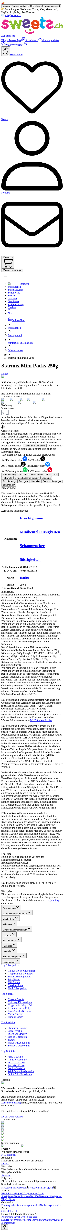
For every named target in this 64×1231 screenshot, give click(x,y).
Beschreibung (9, 908)
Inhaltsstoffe (8, 919)
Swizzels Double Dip (19, 1045)
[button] (5, 276)
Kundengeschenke (29, 1205)
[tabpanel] (32, 497)
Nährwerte (7, 924)
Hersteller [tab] (35, 481)
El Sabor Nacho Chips (19, 1008)
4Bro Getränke (15, 1056)
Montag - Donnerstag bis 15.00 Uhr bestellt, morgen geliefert (31, 6)
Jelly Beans (14, 979)
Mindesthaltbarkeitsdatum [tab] (27, 478)
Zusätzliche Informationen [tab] (30, 474)
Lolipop (10, 1199)
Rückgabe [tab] (23, 481)
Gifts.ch (5, 1211)
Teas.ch (13, 1211)
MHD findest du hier (41, 720)
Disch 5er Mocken (17, 1033)
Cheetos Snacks (16, 999)
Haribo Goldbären (17, 1036)
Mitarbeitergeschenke (50, 1205)
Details (5, 1163)
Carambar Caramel (17, 1028)
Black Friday (8, 1193)
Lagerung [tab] (46, 478)
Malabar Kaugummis (19, 1042)
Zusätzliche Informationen (15, 913)
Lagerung (7, 935)
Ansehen (6, 1175)
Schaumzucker (32, 546)
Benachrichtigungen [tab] (52, 481)
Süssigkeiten (30, 559)
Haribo (5, 373)
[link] (21, 357)
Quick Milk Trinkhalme (20, 1074)
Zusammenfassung (11, 1102)
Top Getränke (8, 1051)
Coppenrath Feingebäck (20, 1005)
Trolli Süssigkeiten (17, 988)
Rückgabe (7, 946)
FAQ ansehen (8, 1154)
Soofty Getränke (16, 1068)
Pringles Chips (15, 1017)
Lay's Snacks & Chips (19, 1011)
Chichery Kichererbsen (20, 1002)
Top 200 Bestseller (39, 1196)
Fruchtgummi (31, 518)
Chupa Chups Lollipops (20, 973)
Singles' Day (21, 1193)
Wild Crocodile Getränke (21, 1071)
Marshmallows (15, 985)
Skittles (11, 1039)
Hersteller (7, 951)
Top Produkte (8, 1022)
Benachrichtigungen (12, 956)
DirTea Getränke (16, 1062)
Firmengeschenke (10, 1205)
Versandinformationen (42, 1219)
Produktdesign (9, 940)
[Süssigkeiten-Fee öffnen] (4, 1227)
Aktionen (33, 1193)
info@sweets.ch (13, 15)
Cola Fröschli (15, 1031)
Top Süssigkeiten (10, 965)
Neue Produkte (22, 1196)
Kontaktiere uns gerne (34, 445)
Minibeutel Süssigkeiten (40, 532)
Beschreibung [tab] (9, 474)
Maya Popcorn (15, 1014)
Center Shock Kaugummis (21, 970)
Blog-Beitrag (52, 900)
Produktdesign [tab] (9, 481)
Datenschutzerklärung (20, 1219)
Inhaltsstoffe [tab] (51, 474)
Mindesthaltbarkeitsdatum (15, 930)
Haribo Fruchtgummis (19, 976)
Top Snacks (7, 993)
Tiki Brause (14, 982)
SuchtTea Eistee (16, 1065)
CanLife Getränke (17, 1059)
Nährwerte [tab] (7, 478)
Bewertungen (9, 962)
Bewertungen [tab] (9, 485)
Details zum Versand (12, 1116)
